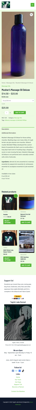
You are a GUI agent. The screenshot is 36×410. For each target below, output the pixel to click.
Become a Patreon (18, 387)
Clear (3, 103)
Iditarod (7, 120)
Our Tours (18, 379)
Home (3, 83)
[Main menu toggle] (32, 5)
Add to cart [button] (26, 222)
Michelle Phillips (22, 120)
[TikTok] (23, 371)
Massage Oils (10, 83)
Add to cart (19, 112)
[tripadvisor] (16, 371)
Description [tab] (5, 129)
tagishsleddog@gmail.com (24, 345)
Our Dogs (18, 382)
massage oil (13, 120)
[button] (31, 14)
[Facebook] (13, 371)
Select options (7, 221)
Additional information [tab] (9, 133)
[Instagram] (20, 371)
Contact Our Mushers (18, 391)
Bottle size (5, 97)
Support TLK (18, 384)
